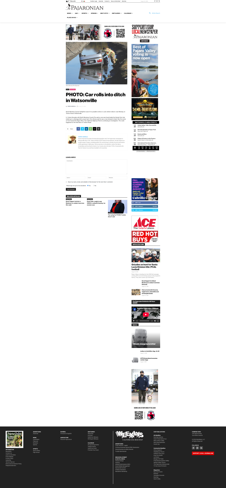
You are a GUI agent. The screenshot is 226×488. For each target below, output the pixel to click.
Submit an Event (92, 448)
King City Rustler (158, 455)
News (67, 89)
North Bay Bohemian (159, 442)
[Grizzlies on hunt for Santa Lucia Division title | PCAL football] (146, 255)
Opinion (35, 444)
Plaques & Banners (11, 465)
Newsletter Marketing (121, 471)
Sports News (36, 450)
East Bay (156, 477)
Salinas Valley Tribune (159, 462)
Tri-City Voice (157, 466)
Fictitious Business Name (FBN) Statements (127, 447)
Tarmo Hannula (72, 106)
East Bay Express (158, 437)
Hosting (117, 462)
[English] (82, 1)
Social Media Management (122, 466)
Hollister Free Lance (159, 453)
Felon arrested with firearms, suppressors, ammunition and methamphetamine (150, 291)
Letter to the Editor (11, 455)
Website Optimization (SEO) (122, 464)
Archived (90, 435)
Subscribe (8, 460)
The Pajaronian (158, 464)
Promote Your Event (93, 450)
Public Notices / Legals (121, 445)
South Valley (157, 479)
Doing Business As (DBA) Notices (124, 449)
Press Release (9, 456)
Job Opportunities (197, 433)
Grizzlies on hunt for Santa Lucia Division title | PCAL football (144, 267)
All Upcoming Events (93, 444)
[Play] (134, 321)
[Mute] (155, 321)
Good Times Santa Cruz (160, 439)
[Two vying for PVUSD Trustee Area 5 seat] (117, 206)
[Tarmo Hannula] (72, 142)
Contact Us (9, 453)
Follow (155, 206)
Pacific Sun (157, 444)
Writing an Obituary (93, 439)
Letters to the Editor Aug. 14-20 (149, 351)
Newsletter (9, 451)
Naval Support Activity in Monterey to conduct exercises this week (75, 203)
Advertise (35, 433)
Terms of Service (10, 462)
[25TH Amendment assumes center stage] (135, 360)
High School (36, 452)
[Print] (98, 129)
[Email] (94, 129)
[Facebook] (155, 1)
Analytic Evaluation (120, 469)
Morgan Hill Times (158, 459)
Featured (35, 441)
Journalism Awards (197, 435)
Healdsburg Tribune (159, 451)
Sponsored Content (120, 468)
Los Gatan (156, 457)
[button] (154, 13)
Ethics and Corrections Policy (14, 463)
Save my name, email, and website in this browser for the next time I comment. (90, 182)
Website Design (119, 460)
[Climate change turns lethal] (146, 338)
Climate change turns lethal (144, 344)
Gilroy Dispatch (158, 450)
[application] (146, 315)
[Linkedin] (86, 129)
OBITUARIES (91, 431)
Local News (72, 89)
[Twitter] (159, 1)
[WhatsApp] (90, 129)
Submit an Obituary (93, 437)
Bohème (156, 473)
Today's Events (92, 446)
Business (35, 443)
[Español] (84, 1)
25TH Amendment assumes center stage (148, 359)
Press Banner (157, 460)
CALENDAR (91, 443)
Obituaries (90, 433)
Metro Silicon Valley (159, 440)
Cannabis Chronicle (159, 475)
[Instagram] (157, 1)
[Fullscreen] (158, 321)
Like (156, 202)
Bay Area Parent (158, 472)
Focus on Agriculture (66, 439)
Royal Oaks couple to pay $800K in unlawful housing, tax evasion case (96, 203)
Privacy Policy (9, 458)
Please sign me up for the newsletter (76, 185)
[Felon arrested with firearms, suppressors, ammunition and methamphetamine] (136, 292)
